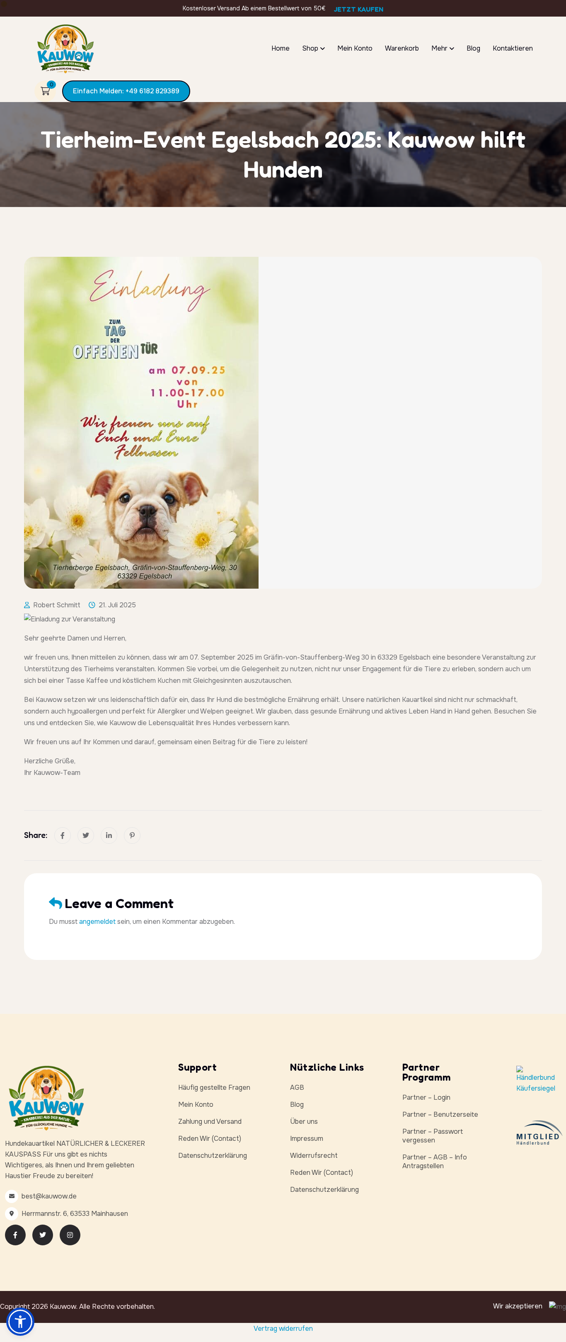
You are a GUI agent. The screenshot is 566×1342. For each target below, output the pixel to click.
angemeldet (97, 921)
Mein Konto (354, 48)
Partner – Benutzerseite (440, 1114)
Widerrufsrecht (314, 1155)
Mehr (439, 48)
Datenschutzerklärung (212, 1155)
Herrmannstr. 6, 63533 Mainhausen (75, 1213)
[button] (20, 1322)
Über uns (304, 1121)
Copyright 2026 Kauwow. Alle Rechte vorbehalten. (77, 1306)
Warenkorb (402, 48)
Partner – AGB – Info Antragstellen (434, 1161)
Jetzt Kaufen (358, 9)
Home (280, 48)
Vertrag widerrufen (283, 1328)
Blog (473, 48)
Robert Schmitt (56, 605)
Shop (310, 48)
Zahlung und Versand (210, 1121)
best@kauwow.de (49, 1196)
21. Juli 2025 (117, 605)
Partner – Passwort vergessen (432, 1136)
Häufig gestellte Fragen (214, 1087)
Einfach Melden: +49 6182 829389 (126, 91)
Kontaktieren (513, 48)
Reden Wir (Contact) (209, 1138)
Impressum (306, 1138)
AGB (297, 1087)
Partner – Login (426, 1097)
